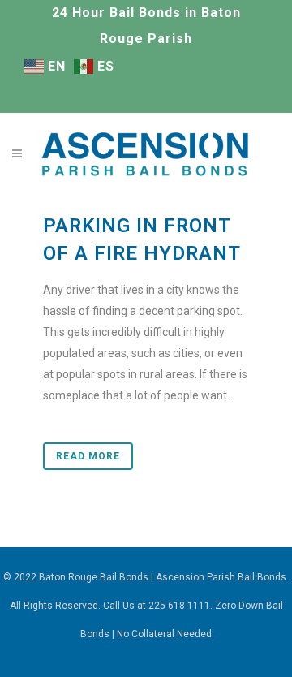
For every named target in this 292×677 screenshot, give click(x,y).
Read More (88, 456)
